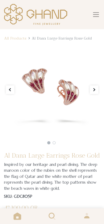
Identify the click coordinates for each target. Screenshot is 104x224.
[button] (10, 89)
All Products (15, 38)
